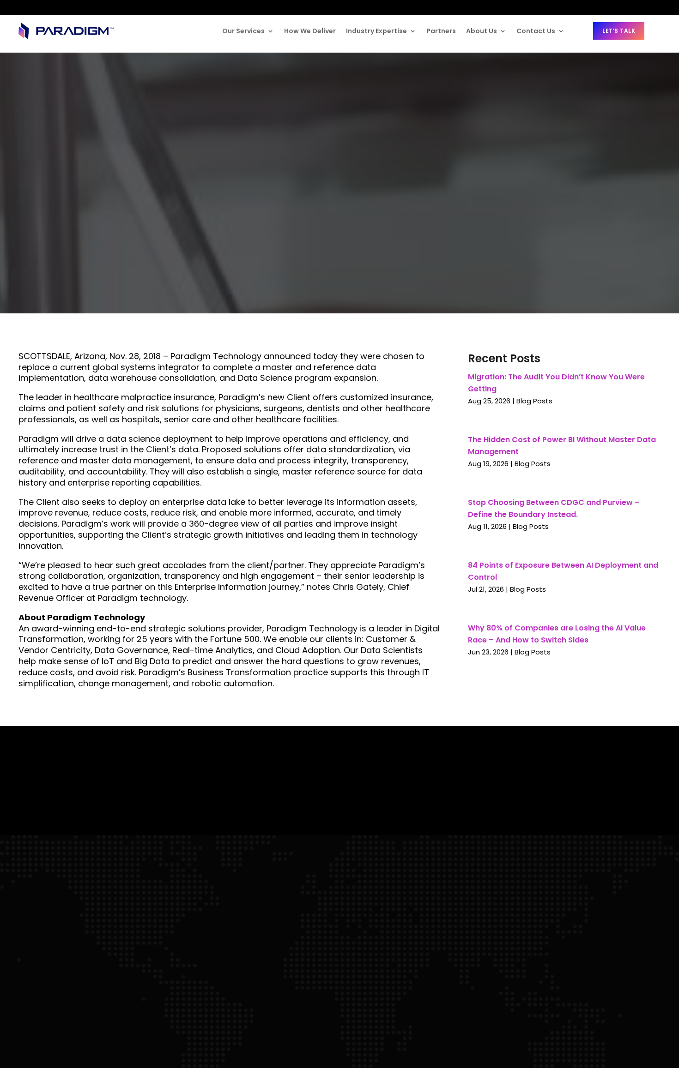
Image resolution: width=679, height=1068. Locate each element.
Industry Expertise (376, 31)
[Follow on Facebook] (44, 7)
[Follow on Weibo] (97, 7)
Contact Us (535, 31)
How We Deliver (310, 31)
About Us (481, 31)
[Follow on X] (61, 8)
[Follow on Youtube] (78, 7)
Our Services (243, 31)
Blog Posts (534, 401)
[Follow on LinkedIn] (25, 7)
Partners (441, 31)
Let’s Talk (618, 31)
